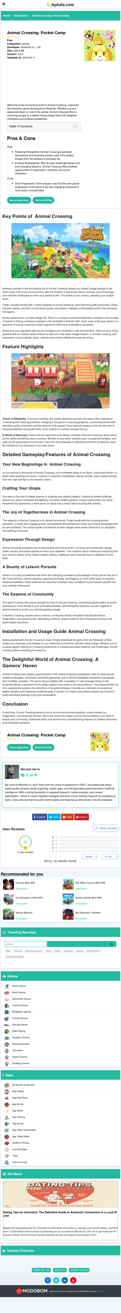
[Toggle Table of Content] (74, 126)
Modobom (101, 1291)
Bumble (80, 951)
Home (6, 15)
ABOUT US (59, 1270)
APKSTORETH (93, 951)
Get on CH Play (43, 200)
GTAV (8, 951)
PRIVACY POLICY (79, 1270)
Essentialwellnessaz (14, 956)
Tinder (48, 951)
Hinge (57, 951)
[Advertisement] (44, 81)
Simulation (21, 15)
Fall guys (18, 951)
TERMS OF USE (41, 1270)
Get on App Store (19, 200)
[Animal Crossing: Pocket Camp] (99, 61)
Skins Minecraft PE (34, 951)
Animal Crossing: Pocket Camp (50, 15)
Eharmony (68, 951)
